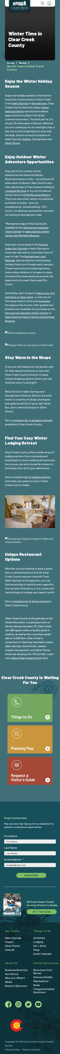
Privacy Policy (12, 1049)
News (36, 985)
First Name (10, 835)
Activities (39, 937)
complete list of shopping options (32, 420)
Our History (11, 973)
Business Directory (16, 969)
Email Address (14, 859)
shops (44, 107)
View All (9, 949)
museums (44, 301)
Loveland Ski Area (15, 190)
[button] (49, 3)
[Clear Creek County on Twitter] (30, 1005)
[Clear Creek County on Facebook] (10, 1005)
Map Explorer (41, 981)
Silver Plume (12, 143)
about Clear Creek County (27, 657)
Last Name (10, 847)
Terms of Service (31, 1049)
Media (8, 981)
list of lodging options (37, 477)
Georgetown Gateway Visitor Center (26, 312)
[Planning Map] (30, 725)
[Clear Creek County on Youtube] (38, 1005)
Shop (36, 949)
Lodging (38, 941)
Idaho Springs (20, 103)
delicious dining (14, 111)
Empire (26, 139)
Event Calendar (42, 953)
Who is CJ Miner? (15, 977)
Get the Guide (41, 911)
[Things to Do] (30, 693)
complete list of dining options (30, 601)
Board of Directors (16, 985)
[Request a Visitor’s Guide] (30, 756)
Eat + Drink (39, 945)
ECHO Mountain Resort (37, 194)
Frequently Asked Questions (43, 990)
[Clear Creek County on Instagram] (20, 1005)
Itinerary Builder (43, 977)
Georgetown (39, 103)
